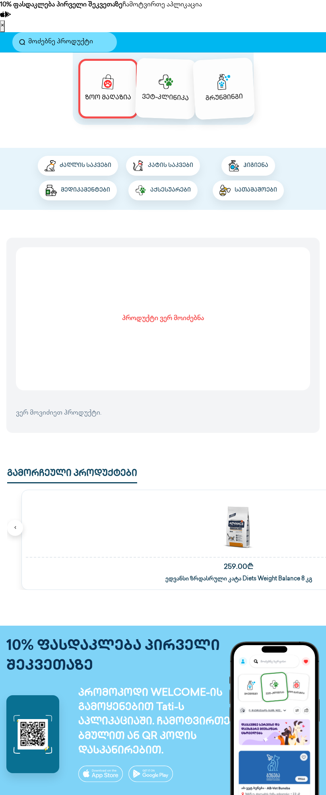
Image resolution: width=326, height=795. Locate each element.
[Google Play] (8, 15)
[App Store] (2, 15)
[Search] (22, 42)
